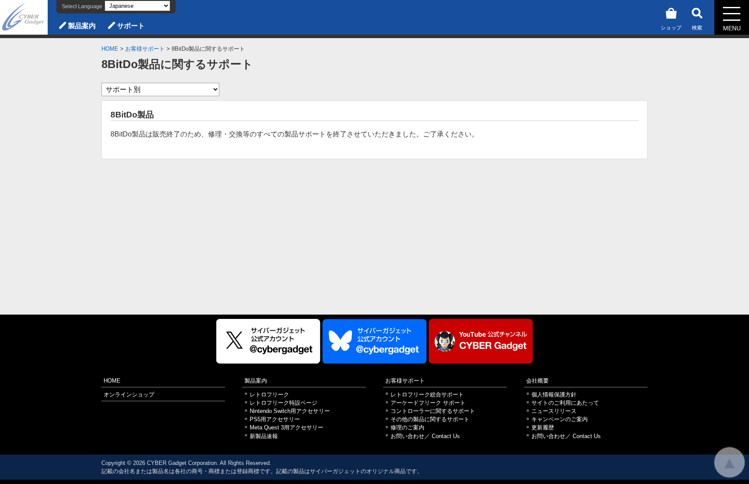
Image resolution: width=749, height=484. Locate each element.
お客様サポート (145, 48)
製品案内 (82, 25)
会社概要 (537, 380)
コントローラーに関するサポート (433, 411)
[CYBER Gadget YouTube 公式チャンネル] (481, 341)
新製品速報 (264, 436)
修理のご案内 (407, 427)
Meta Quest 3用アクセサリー (286, 427)
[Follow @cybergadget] (268, 341)
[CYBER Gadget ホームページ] (24, 16)
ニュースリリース (553, 411)
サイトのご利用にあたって (565, 403)
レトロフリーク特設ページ (283, 403)
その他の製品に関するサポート (430, 419)
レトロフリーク (269, 394)
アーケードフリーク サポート (428, 403)
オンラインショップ (129, 394)
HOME (109, 48)
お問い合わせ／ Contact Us (425, 436)
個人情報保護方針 (553, 394)
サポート (131, 25)
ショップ (671, 28)
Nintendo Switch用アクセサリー (290, 411)
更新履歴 (542, 427)
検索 (697, 28)
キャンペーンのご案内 (559, 419)
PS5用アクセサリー (275, 419)
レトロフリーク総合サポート (427, 394)
